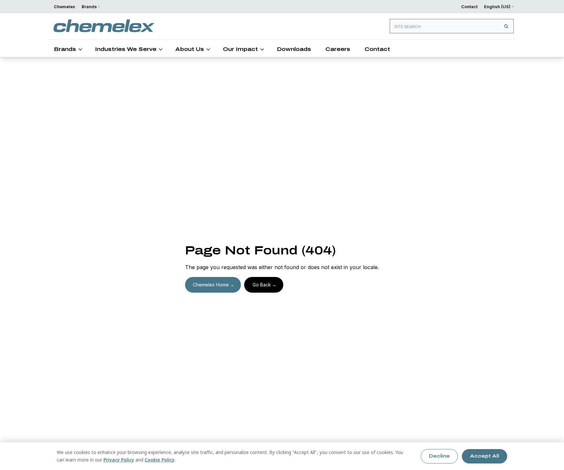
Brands (65, 49)
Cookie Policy (160, 460)
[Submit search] (506, 26)
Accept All (484, 456)
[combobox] (452, 26)
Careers (337, 49)
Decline (439, 456)
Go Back (262, 284)
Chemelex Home (211, 284)
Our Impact (240, 49)
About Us (189, 49)
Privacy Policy (118, 460)
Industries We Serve (125, 49)
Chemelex (64, 6)
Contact (469, 6)
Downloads (294, 49)
